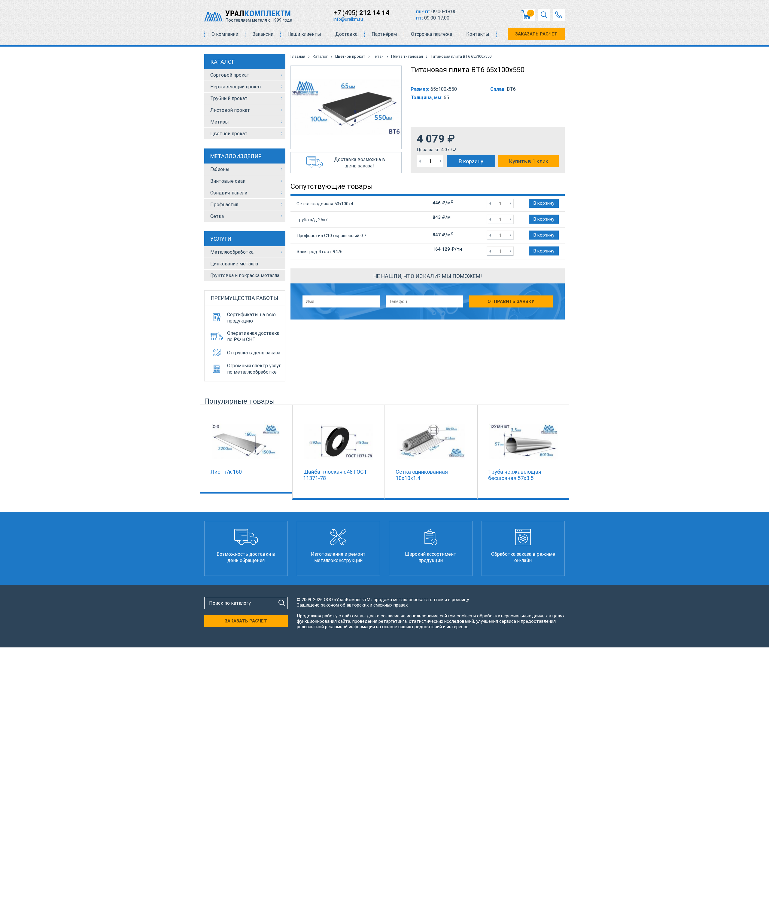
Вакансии (262, 34)
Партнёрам (384, 34)
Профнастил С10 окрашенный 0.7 (331, 235)
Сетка (217, 216)
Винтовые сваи (227, 181)
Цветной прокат (229, 133)
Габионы (219, 169)
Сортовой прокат (229, 75)
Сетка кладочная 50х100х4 (324, 203)
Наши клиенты (304, 34)
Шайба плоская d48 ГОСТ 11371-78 (335, 475)
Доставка (346, 34)
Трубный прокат (229, 98)
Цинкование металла (234, 264)
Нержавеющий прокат (236, 87)
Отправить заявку (511, 301)
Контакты (477, 34)
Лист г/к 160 (226, 472)
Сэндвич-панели (228, 193)
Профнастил (224, 204)
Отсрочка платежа (431, 34)
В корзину (471, 161)
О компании (224, 34)
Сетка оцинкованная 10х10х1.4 (422, 475)
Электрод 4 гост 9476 (319, 251)
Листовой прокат (230, 110)
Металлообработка (232, 252)
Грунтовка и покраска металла (244, 275)
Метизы (219, 122)
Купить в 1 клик (528, 161)
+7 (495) (361, 13)
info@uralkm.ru (348, 19)
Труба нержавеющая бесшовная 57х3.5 (514, 475)
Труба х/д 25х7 (311, 219)
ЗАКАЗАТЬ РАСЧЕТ (536, 34)
